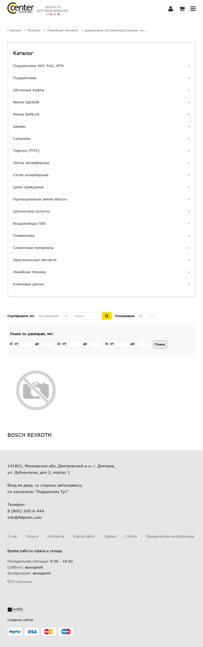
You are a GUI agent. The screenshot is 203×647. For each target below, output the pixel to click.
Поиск (160, 344)
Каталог (23, 53)
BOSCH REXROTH (29, 435)
